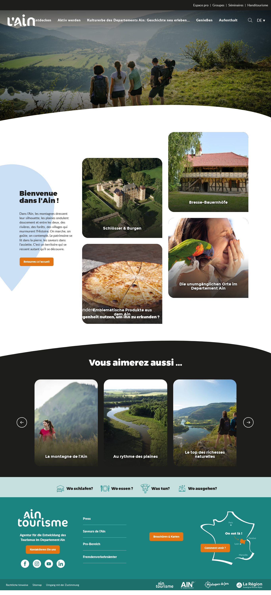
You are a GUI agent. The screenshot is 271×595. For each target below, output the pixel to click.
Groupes (218, 5)
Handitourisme (257, 5)
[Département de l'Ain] (188, 584)
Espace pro (201, 5)
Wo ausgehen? (202, 488)
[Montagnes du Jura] (216, 584)
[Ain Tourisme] (164, 584)
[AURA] (249, 584)
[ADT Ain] (21, 20)
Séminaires (235, 5)
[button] (250, 21)
